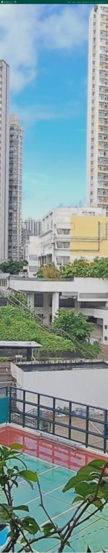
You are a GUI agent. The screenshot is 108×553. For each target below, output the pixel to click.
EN (105, 2)
